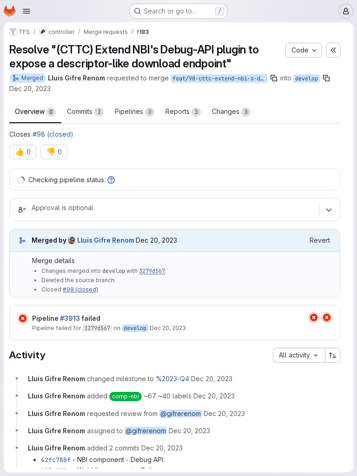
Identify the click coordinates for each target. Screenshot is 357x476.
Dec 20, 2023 (30, 89)
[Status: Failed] (22, 318)
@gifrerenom (180, 413)
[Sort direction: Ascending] (332, 355)
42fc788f (56, 460)
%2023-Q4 (172, 379)
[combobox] (299, 355)
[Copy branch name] (273, 78)
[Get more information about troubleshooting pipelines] (111, 180)
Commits (84, 111)
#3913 (70, 318)
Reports (181, 111)
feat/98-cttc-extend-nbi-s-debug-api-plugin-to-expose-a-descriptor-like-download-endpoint (219, 78)
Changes (230, 111)
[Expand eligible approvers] (328, 209)
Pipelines (133, 111)
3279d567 (152, 271)
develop (306, 78)
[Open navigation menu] (26, 11)
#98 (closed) (53, 134)
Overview (34, 111)
